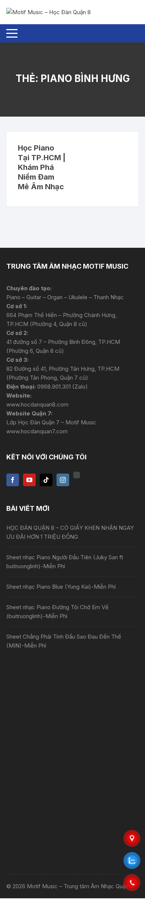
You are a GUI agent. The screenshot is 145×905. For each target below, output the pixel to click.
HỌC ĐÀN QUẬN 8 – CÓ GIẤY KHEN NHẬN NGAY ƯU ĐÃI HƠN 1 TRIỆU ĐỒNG (70, 532)
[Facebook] (12, 480)
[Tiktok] (46, 480)
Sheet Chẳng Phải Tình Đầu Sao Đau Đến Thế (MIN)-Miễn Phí (63, 641)
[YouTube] (29, 480)
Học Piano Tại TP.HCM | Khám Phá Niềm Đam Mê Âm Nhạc (41, 167)
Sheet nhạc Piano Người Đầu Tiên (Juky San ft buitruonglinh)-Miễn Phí (64, 562)
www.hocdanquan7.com (37, 431)
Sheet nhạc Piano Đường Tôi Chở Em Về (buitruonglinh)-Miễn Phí (57, 612)
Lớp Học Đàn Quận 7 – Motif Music (51, 422)
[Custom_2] (76, 475)
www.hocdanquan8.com (37, 404)
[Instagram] (63, 480)
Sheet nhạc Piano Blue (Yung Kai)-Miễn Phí (61, 586)
